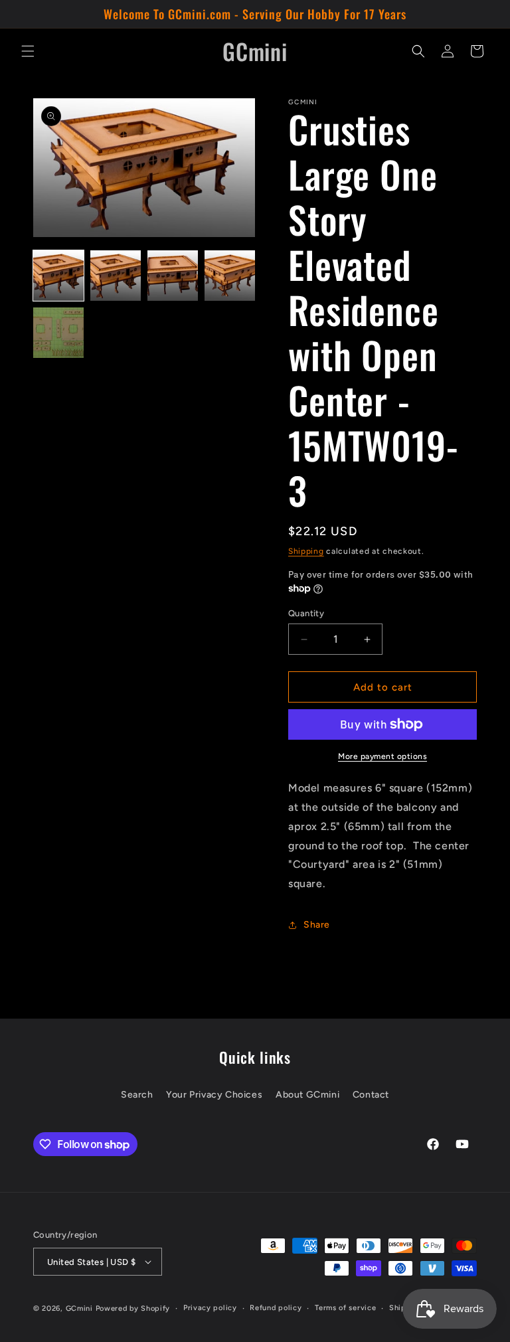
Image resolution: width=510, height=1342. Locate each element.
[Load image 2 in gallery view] (115, 275)
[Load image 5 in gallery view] (58, 332)
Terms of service (345, 1307)
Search (137, 1094)
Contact (371, 1094)
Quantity (306, 613)
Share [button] (316, 924)
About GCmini (307, 1094)
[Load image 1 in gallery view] (58, 275)
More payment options (382, 756)
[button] (27, 51)
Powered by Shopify (133, 1308)
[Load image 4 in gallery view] (230, 275)
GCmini (79, 1308)
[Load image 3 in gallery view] (172, 275)
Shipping (306, 551)
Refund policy (275, 1307)
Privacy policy (210, 1307)
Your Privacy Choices (214, 1094)
